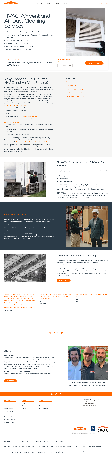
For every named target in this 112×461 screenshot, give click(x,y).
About (58, 3)
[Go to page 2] (56, 333)
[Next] (61, 332)
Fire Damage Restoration (75, 93)
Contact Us (67, 3)
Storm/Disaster (8, 411)
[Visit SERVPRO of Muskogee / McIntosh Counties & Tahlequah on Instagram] (56, 394)
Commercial (49, 3)
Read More (10, 380)
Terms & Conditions (44, 403)
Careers (24, 405)
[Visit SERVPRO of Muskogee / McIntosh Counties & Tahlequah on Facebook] (60, 394)
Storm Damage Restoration (76, 97)
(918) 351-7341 (102, 3)
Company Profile (26, 403)
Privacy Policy (43, 405)
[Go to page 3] (58, 333)
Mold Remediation (9, 408)
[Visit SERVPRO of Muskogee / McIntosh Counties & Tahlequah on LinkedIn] (52, 394)
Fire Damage (8, 405)
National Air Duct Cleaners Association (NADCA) (33, 142)
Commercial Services (10, 417)
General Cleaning (9, 422)
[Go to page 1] (54, 333)
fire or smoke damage (30, 116)
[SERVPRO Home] (11, 2)
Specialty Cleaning (72, 82)
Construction (7, 414)
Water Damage (8, 403)
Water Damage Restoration (76, 89)
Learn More (63, 280)
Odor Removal (71, 86)
